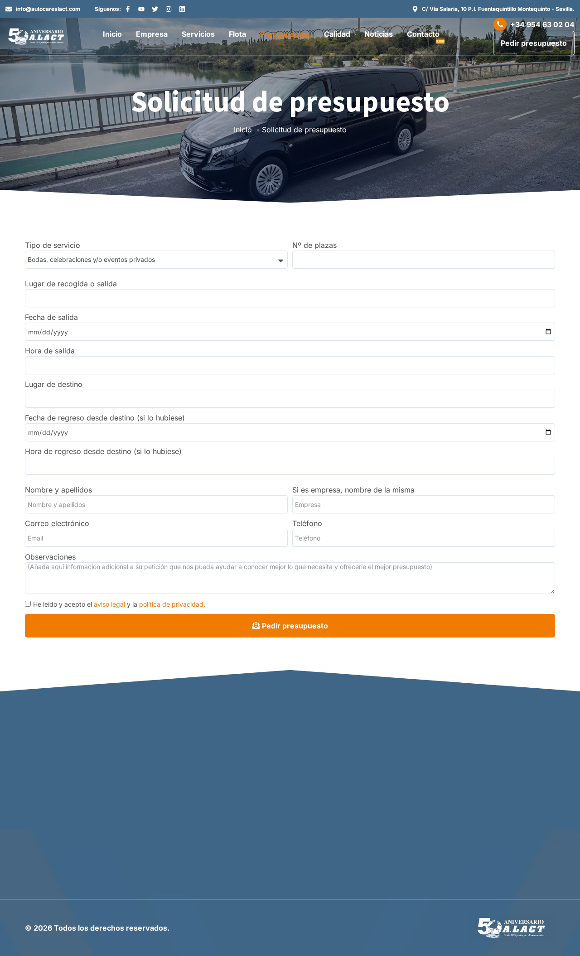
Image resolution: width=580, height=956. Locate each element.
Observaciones (50, 556)
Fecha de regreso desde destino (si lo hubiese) (105, 417)
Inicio (112, 34)
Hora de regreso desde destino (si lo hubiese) (103, 451)
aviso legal (109, 604)
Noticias (378, 34)
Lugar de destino (53, 384)
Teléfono (307, 523)
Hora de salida (50, 350)
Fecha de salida (51, 317)
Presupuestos (285, 34)
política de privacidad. (172, 604)
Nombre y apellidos (58, 489)
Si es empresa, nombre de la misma (353, 489)
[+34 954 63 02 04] (500, 24)
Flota (237, 34)
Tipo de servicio (52, 245)
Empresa (152, 34)
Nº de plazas (314, 245)
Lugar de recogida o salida (71, 283)
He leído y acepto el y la (119, 604)
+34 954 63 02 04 (542, 24)
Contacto (423, 34)
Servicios (198, 34)
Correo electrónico (57, 523)
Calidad (337, 34)
